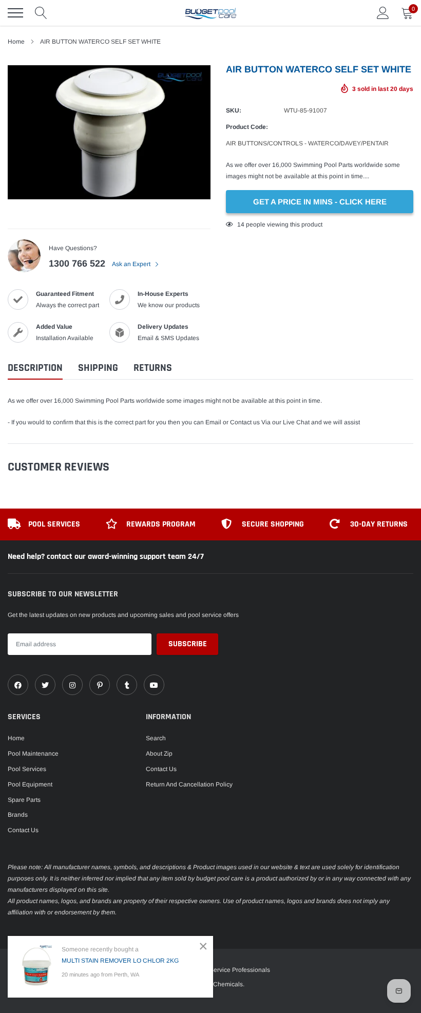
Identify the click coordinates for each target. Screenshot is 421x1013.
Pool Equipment (30, 784)
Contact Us (23, 830)
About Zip (159, 753)
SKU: (233, 110)
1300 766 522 (77, 263)
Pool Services (27, 769)
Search (156, 738)
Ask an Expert (132, 264)
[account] (383, 12)
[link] (18, 684)
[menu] (15, 13)
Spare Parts (24, 799)
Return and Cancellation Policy (189, 784)
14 (240, 224)
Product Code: (247, 126)
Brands (18, 814)
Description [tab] (35, 368)
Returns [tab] (152, 368)
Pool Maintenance (33, 753)
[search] (41, 13)
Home (16, 738)
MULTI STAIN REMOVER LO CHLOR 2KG (120, 960)
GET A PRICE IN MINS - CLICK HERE (320, 201)
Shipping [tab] (98, 368)
